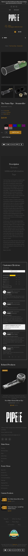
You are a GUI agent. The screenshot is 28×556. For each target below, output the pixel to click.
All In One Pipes (4, 450)
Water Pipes (4, 456)
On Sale (22, 395)
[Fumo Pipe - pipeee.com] (7, 92)
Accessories (4, 458)
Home (6, 46)
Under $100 (14, 398)
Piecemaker (4, 397)
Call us (9, 25)
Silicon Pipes (23, 397)
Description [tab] (14, 164)
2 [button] (12, 356)
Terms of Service (5, 485)
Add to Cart (15, 132)
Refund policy (4, 488)
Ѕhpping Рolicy (4, 483)
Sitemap (3, 480)
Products (13, 397)
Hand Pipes (11, 395)
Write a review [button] (14, 271)
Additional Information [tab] (14, 171)
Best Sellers (5, 395)
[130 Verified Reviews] (14, 539)
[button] (4, 106)
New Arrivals (17, 395)
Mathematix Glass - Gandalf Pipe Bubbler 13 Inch (16, 507)
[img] (10, 291)
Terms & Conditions (5, 477)
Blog (2, 461)
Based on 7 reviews (7, 269)
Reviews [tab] (14, 167)
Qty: (2, 132)
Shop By (17, 397)
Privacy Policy (4, 475)
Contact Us (3, 472)
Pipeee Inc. (15, 544)
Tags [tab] (14, 174)
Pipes (9, 397)
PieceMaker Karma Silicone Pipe (14, 400)
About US (3, 470)
